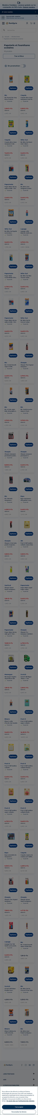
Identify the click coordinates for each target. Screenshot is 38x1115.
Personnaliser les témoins (19, 1112)
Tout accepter (19, 1107)
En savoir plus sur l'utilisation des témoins (20, 1101)
